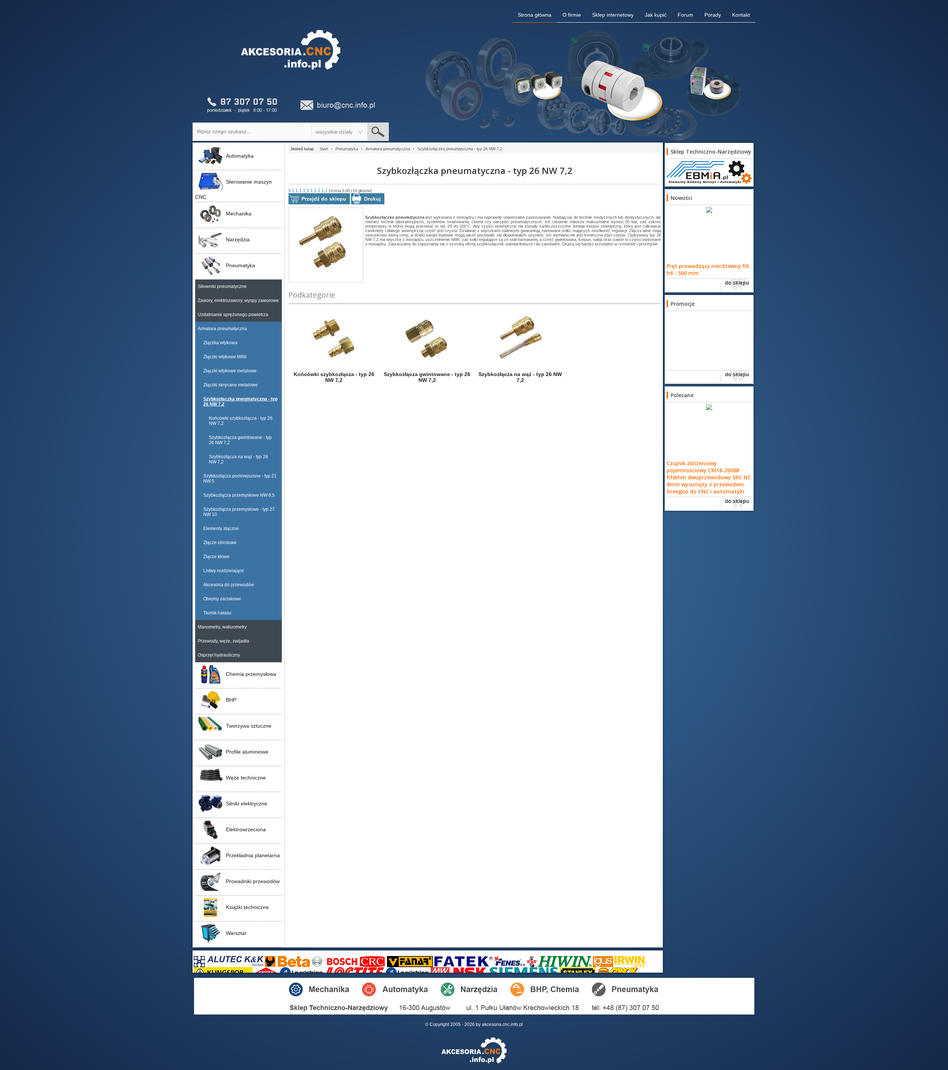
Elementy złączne (221, 528)
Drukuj (372, 199)
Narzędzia (238, 239)
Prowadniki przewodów (253, 881)
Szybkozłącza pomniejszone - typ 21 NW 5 (240, 478)
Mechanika (238, 214)
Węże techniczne (246, 778)
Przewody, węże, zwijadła (223, 641)
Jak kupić (656, 15)
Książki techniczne (247, 907)
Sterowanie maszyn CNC (233, 189)
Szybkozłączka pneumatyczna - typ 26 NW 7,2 (240, 401)
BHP (231, 700)
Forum (685, 15)
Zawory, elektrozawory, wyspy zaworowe (238, 300)
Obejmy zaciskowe (222, 598)
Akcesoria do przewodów (228, 584)
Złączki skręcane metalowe (230, 385)
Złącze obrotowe (220, 542)
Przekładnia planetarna (253, 855)
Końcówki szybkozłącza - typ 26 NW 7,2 (241, 421)
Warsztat (236, 933)
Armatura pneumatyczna (222, 328)
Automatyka (240, 156)
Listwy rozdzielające (223, 570)
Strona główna (534, 15)
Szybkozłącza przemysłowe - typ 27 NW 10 (239, 512)
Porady (712, 15)
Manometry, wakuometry (222, 627)
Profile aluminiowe (247, 752)
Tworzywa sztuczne (248, 726)
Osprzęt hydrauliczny (219, 655)
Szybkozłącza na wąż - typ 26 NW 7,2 (238, 459)
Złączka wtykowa (220, 342)
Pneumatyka (240, 265)
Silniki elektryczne (246, 803)
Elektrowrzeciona (246, 829)
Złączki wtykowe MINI (224, 356)
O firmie (572, 15)
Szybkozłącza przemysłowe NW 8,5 (239, 495)
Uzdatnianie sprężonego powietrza (233, 314)
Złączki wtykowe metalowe (230, 370)
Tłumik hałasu (217, 612)
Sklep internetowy (613, 15)
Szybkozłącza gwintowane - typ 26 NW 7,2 (240, 440)
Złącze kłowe (216, 556)
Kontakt (741, 15)
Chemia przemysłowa (251, 674)
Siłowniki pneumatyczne (222, 286)
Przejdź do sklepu (323, 199)
